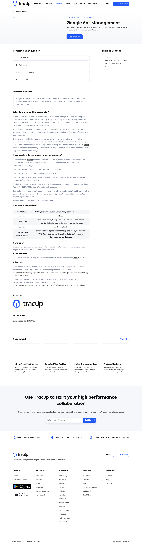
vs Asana (62, 483)
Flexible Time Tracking (90, 487)
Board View (87, 476)
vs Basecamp (64, 502)
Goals (85, 483)
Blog (107, 479)
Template (109, 476)
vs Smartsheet (64, 518)
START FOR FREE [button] (121, 4)
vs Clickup (62, 479)
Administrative (41, 495)
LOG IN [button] (107, 4)
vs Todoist (62, 514)
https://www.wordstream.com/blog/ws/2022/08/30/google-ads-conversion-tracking (49, 285)
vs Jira (61, 487)
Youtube (109, 483)
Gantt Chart (87, 495)
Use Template (74, 37)
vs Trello (62, 491)
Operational (40, 487)
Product (39, 479)
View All (123, 339)
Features (16, 476)
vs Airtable (63, 499)
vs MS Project (64, 510)
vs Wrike (62, 506)
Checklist (86, 479)
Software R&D (41, 476)
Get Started (90, 420)
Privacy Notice (17, 541)
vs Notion (62, 495)
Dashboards (87, 491)
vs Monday (63, 476)
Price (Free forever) (20, 479)
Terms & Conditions (33, 541)
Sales (38, 483)
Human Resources (42, 491)
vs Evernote (63, 522)
